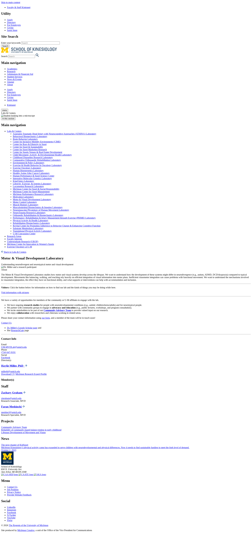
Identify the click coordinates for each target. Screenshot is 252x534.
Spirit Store (12, 30)
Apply (10, 20)
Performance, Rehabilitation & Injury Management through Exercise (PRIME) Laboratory (54, 218)
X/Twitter (11, 515)
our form (46, 318)
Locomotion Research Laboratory (28, 186)
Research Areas (14, 236)
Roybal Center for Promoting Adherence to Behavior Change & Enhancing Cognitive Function (56, 226)
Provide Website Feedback (19, 495)
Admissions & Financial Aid (20, 74)
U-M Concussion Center (24, 233)
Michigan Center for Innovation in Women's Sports (30, 244)
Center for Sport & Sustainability (28, 147)
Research (11, 71)
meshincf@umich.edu (11, 412)
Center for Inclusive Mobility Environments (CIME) (37, 141)
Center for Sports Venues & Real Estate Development (37, 152)
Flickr (9, 520)
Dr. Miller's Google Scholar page (22, 328)
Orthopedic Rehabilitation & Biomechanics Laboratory (38, 215)
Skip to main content (10, 2)
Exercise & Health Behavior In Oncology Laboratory (37, 165)
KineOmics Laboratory (23, 181)
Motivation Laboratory (23, 197)
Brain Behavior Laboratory (25, 139)
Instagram (11, 510)
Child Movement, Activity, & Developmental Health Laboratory (42, 155)
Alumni (10, 82)
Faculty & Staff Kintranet (18, 7)
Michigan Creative (25, 530)
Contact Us (6, 323)
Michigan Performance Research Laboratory (33, 194)
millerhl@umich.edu (10, 371)
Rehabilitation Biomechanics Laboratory (31, 223)
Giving (10, 27)
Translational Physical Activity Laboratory (32, 231)
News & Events (14, 79)
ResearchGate (17, 330)
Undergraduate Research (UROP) (22, 241)
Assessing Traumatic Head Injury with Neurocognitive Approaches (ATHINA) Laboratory (54, 134)
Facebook (5, 357)
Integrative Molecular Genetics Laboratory (32, 178)
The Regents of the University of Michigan (28, 525)
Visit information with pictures (15, 292)
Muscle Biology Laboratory (25, 204)
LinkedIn (11, 507)
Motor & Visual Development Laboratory (32, 199)
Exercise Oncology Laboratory (27, 168)
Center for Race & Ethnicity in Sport (30, 144)
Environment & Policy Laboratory (28, 162)
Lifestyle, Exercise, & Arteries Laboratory (32, 183)
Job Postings (13, 489)
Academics (12, 69)
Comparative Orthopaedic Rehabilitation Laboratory (37, 160)
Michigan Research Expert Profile (31, 374)
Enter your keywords (11, 43)
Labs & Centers (14, 131)
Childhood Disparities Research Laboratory (33, 157)
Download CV (8, 374)
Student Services (14, 76)
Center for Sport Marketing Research (30, 149)
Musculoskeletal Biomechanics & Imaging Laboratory (38, 207)
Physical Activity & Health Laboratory (30, 220)
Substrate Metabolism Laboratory (28, 228)
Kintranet (11, 105)
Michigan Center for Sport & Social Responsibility (36, 189)
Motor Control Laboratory (25, 202)
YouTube (11, 517)
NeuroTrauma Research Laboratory (29, 212)
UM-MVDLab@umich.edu (14, 347)
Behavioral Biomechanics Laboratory (30, 136)
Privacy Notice (14, 492)
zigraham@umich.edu (11, 398)
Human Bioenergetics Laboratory (28, 170)
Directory (11, 22)
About (10, 84)
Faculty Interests (14, 239)
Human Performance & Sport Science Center (33, 176)
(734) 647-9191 (8, 352)
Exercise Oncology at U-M (19, 247)
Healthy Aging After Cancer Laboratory (31, 173)
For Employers (14, 25)
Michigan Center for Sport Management (31, 191)
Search (4, 56)
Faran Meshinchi (11, 406)
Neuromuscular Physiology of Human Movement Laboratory (41, 210)
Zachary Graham (12, 392)
